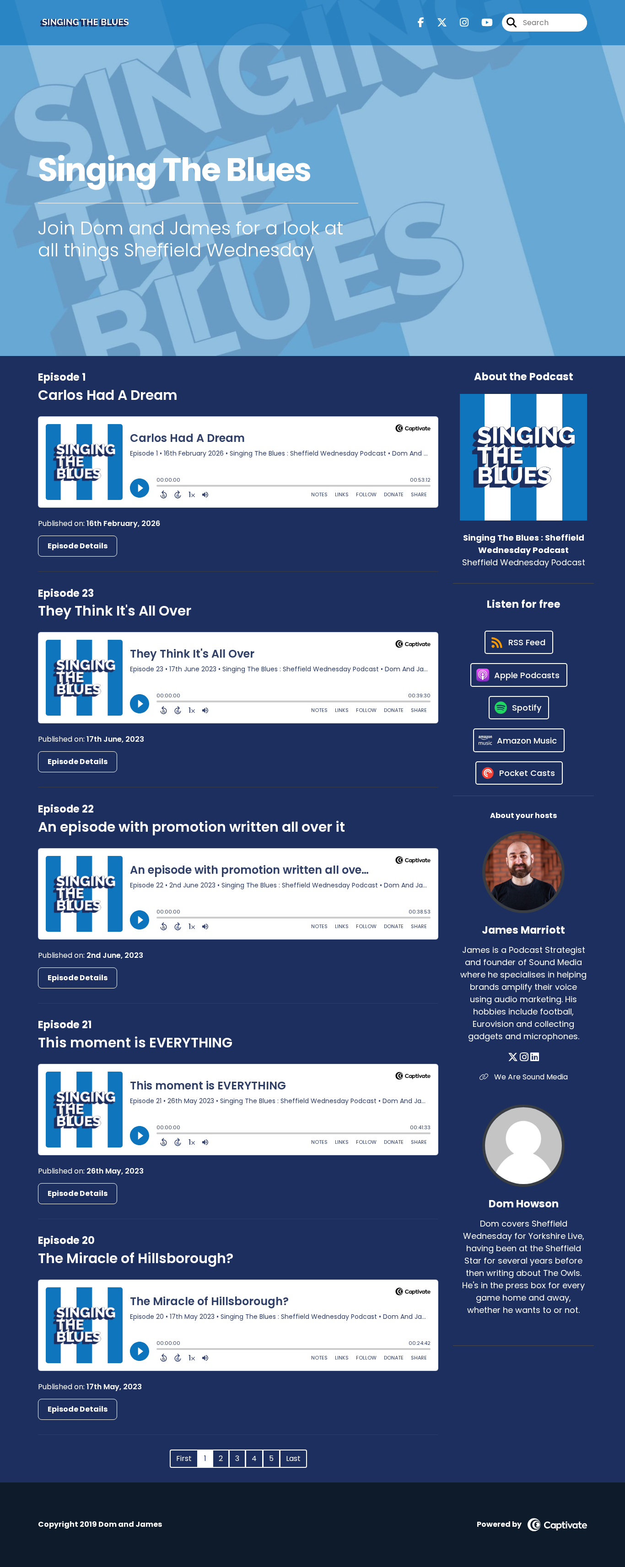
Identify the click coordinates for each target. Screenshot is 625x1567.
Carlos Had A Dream (108, 395)
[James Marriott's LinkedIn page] (534, 1057)
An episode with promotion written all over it (191, 827)
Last (293, 1458)
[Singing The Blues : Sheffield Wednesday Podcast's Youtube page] (481, 23)
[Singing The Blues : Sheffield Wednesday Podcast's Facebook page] (421, 23)
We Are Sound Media (530, 1077)
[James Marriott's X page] (513, 1057)
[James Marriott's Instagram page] (524, 1057)
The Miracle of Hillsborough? (135, 1258)
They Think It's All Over (114, 611)
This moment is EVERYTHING (135, 1042)
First (184, 1458)
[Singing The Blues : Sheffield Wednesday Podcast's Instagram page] (459, 23)
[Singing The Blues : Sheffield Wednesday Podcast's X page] (436, 23)
